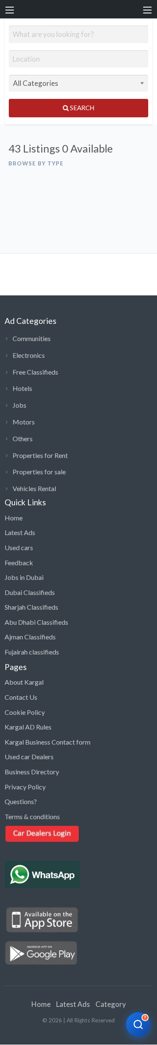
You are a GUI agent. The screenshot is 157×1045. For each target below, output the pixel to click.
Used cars (19, 547)
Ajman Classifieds (30, 637)
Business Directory (32, 772)
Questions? (21, 801)
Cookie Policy (25, 712)
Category (110, 1004)
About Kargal (24, 682)
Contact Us (21, 697)
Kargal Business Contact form (47, 742)
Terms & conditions (32, 816)
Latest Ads (20, 532)
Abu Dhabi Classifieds (36, 622)
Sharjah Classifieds (31, 607)
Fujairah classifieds (32, 652)
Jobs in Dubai (24, 577)
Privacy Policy (25, 787)
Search (81, 107)
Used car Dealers (29, 756)
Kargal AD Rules (28, 727)
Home (14, 518)
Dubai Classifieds (30, 592)
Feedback (19, 562)
